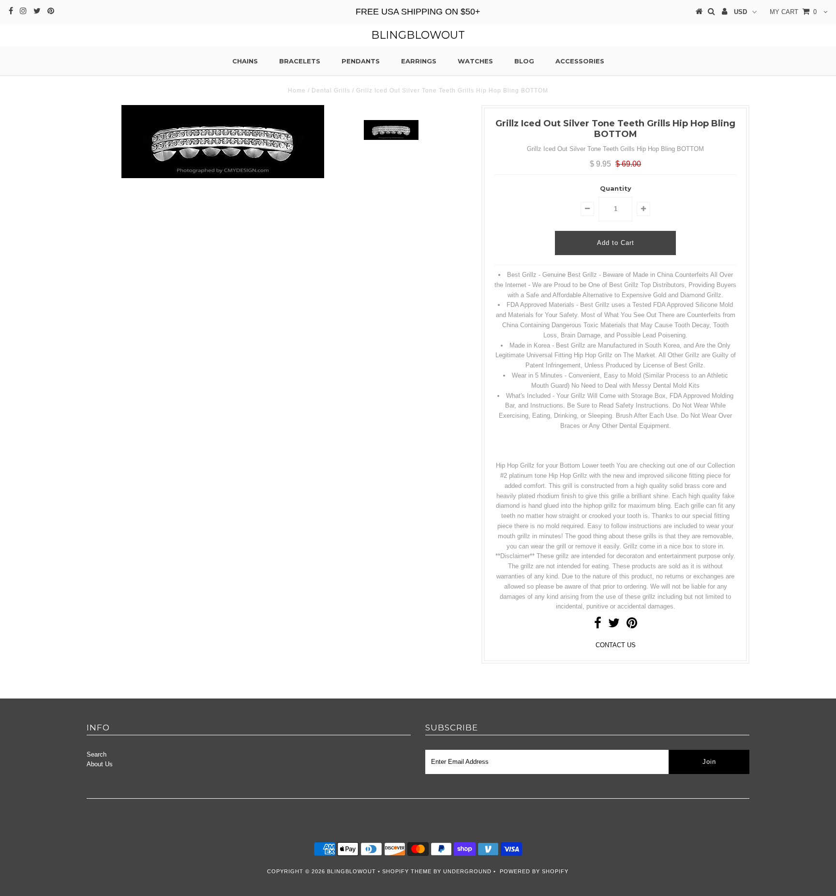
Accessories (579, 61)
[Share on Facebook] (597, 625)
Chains (245, 61)
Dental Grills (331, 90)
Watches (475, 61)
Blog (524, 61)
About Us (100, 764)
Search (96, 754)
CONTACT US (616, 645)
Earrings (418, 61)
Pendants (361, 61)
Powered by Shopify (534, 871)
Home (297, 90)
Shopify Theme (407, 871)
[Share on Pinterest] (632, 625)
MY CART (793, 11)
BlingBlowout (418, 35)
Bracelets (299, 61)
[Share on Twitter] (614, 625)
